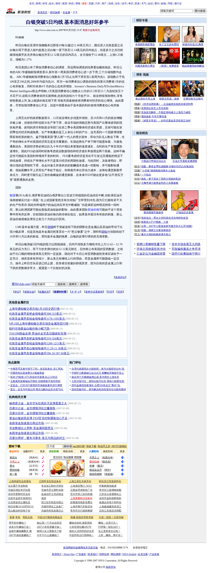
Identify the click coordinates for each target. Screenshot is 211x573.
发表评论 (120, 277)
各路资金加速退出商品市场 (26, 423)
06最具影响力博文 (145, 65)
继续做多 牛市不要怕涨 (153, 116)
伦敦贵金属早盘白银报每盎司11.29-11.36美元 (38, 348)
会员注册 (143, 554)
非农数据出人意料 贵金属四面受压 (31, 428)
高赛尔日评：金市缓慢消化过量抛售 (32, 413)
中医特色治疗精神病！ (81, 535)
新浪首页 (42, 12)
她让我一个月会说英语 (49, 522)
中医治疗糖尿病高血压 (50, 517)
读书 (124, 3)
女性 (117, 3)
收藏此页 (44, 291)
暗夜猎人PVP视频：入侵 (154, 222)
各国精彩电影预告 (145, 44)
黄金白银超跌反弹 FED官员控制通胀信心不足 (38, 418)
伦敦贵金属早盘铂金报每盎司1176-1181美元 (37, 318)
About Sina (69, 554)
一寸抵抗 (146, 174)
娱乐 (51, 3)
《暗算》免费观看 (169, 65)
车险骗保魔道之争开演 (186, 248)
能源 (12, 195)
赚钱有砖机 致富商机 (80, 522)
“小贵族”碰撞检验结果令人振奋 (158, 170)
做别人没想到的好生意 (81, 531)
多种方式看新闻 (94, 291)
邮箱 (163, 3)
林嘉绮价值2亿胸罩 (192, 44)
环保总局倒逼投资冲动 (151, 248)
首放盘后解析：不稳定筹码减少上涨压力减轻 (166, 112)
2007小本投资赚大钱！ (49, 527)
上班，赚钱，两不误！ (110, 535)
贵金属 (66, 12)
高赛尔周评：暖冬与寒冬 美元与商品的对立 (37, 438)
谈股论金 (29, 291)
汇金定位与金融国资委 (151, 253)
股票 (64, 3)
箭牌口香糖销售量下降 (151, 244)
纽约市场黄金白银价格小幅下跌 (29, 328)
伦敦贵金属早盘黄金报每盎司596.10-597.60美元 (39, 353)
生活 (137, 230)
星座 (137, 3)
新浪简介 (57, 554)
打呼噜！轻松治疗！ (109, 527)
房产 (104, 3)
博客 (77, 3)
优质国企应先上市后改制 (154, 108)
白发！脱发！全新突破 (111, 517)
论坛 (137, 183)
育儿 (137, 234)
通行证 (178, 3)
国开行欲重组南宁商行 (186, 253)
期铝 (104, 231)
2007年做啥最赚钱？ (20, 535)
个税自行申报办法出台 (153, 161)
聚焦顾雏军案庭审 (153, 212)
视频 (146, 74)
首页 (31, 3)
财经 (58, 3)
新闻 (38, 3)
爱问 (157, 3)
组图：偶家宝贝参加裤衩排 (156, 230)
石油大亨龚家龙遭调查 (184, 161)
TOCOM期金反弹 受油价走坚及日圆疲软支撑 (37, 333)
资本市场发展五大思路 (186, 244)
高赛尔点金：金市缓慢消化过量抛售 (32, 408)
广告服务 (81, 554)
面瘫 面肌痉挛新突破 (81, 517)
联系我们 (93, 554)
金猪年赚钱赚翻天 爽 (20, 531)
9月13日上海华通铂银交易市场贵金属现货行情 (38, 323)
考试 (130, 3)
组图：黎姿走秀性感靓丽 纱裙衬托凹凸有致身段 (167, 166)
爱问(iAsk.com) (21, 284)
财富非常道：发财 (169, 98)
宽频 (91, 3)
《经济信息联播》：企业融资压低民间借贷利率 (167, 104)
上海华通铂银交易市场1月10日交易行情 (34, 308)
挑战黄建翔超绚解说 (193, 65)
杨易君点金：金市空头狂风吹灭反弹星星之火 (38, 403)
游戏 (110, 3)
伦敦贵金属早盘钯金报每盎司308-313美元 (35, 313)
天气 (143, 3)
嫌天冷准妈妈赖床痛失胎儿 (156, 234)
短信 (150, 3)
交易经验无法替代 (193, 98)
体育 (44, 3)
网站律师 (116, 554)
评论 (16, 291)
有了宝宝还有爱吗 (169, 44)
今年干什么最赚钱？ (48, 535)
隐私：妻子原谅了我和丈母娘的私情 (161, 178)
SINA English (129, 554)
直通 (11, 517)
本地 (17, 517)
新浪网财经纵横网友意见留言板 (80, 547)
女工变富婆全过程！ (109, 531)
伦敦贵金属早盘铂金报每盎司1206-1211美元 (37, 343)
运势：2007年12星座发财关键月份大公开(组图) (166, 226)
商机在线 (28, 517)
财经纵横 (55, 12)
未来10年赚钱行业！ (20, 527)
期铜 (50, 227)
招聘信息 (104, 554)
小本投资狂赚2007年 (80, 527)
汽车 (97, 3)
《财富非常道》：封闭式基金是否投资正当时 (166, 120)
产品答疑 (154, 554)
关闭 (120, 291)
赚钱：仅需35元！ (108, 522)
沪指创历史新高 (184, 212)
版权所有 (111, 567)
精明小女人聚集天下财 (49, 531)
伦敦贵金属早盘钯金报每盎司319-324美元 (35, 338)
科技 (71, 3)
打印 (110, 291)
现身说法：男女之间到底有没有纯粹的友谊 (164, 217)
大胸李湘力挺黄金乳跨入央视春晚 (159, 183)
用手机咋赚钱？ (17, 522)
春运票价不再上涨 (145, 98)
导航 (170, 3)
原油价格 (93, 209)
